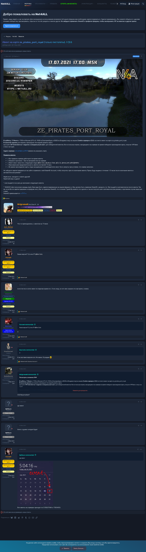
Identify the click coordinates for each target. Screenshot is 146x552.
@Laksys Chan (50, 163)
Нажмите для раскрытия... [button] (80, 390)
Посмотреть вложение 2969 (28, 377)
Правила (53, 4)
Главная (16, 4)
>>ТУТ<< (23, 193)
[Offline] (12, 223)
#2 (141, 220)
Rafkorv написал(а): (26, 455)
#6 (141, 344)
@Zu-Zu (58, 163)
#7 (141, 369)
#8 (141, 402)
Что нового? (40, 4)
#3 (141, 250)
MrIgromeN (7, 45)
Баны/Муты (102, 4)
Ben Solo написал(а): (26, 350)
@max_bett (65, 163)
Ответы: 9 (16, 56)
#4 (141, 285)
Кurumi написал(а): (26, 324)
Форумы (28, 4)
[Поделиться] (141, 56)
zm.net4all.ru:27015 (21, 151)
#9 (141, 425)
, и (28, 361)
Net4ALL (5, 3)
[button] (21, 3)
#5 (141, 319)
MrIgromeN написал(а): (27, 374)
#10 (141, 449)
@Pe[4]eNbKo (74, 163)
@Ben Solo (41, 163)
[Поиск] (143, 4)
